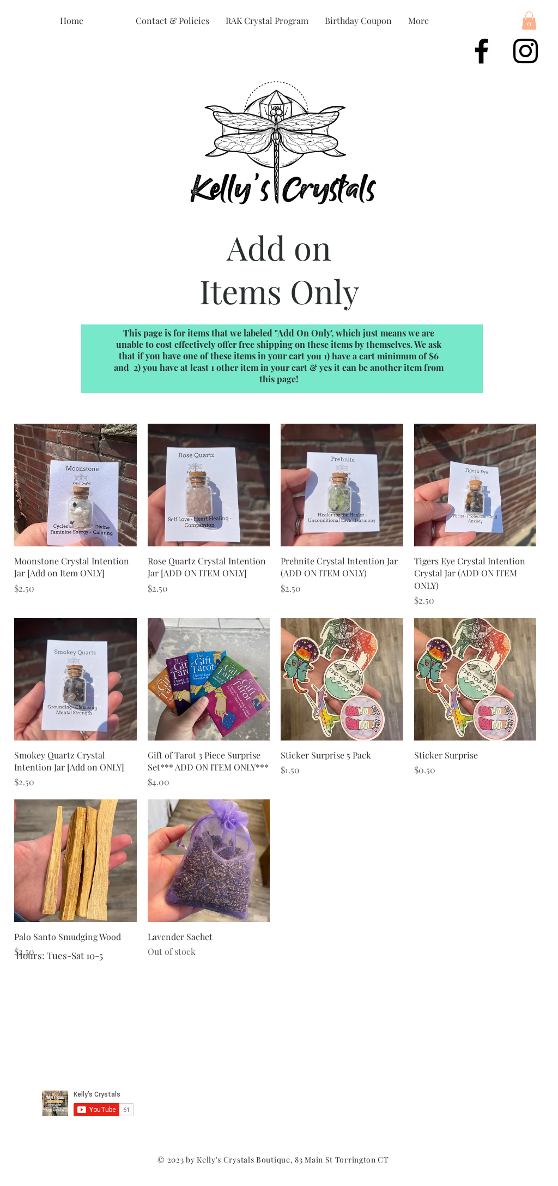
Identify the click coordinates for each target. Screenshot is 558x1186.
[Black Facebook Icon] (481, 51)
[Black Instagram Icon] (525, 51)
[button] (529, 20)
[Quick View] (75, 485)
